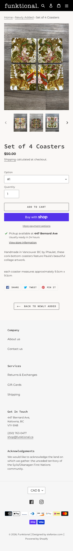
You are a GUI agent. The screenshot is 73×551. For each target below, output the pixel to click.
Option (8, 172)
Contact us (14, 349)
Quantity (9, 186)
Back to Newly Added (39, 306)
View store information (23, 242)
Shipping (10, 159)
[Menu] (67, 6)
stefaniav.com (55, 534)
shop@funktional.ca (20, 437)
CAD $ (35, 490)
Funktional (24, 534)
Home (8, 17)
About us (13, 339)
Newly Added (24, 17)
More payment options (36, 225)
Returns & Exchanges (22, 375)
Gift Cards (14, 384)
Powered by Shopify (36, 538)
